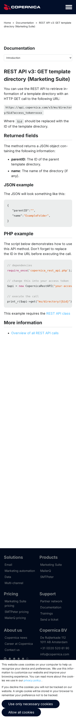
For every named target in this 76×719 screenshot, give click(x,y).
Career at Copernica (19, 644)
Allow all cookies (21, 712)
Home (7, 22)
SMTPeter (47, 577)
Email (8, 564)
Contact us (12, 650)
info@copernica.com (54, 654)
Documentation (25, 22)
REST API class (58, 313)
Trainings (46, 613)
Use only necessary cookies (30, 704)
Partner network (51, 601)
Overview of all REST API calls (35, 333)
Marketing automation (20, 571)
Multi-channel (14, 583)
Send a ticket (49, 619)
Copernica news (16, 637)
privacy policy (32, 680)
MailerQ (45, 571)
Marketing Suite (51, 564)
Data (8, 577)
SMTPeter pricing (17, 612)
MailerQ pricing (15, 618)
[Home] (22, 7)
